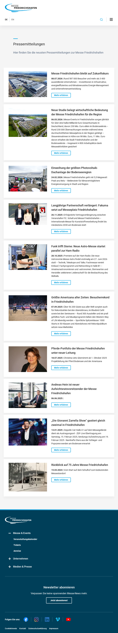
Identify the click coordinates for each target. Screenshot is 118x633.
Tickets (17, 545)
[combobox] (101, 19)
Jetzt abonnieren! (59, 600)
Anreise (17, 551)
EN (12, 19)
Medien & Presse (22, 566)
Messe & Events (22, 533)
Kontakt (22, 628)
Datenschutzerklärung (37, 628)
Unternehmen (20, 558)
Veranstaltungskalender (25, 539)
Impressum (53, 628)
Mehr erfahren (61, 95)
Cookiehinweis (11, 628)
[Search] (101, 19)
